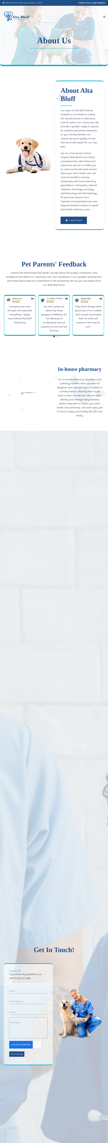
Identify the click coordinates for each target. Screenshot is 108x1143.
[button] (49, 336)
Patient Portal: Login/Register (91, 3)
